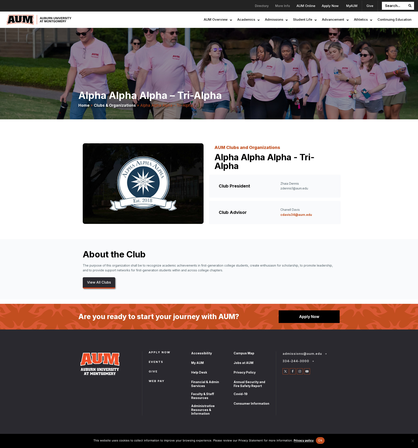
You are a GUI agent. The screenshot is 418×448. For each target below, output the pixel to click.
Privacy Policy (245, 372)
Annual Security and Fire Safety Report (249, 384)
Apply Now (309, 316)
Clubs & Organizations (115, 105)
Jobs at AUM (243, 363)
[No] (412, 441)
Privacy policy (304, 440)
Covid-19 (241, 394)
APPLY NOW (159, 352)
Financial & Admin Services (205, 384)
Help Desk (199, 372)
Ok (320, 440)
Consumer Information (251, 403)
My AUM (197, 363)
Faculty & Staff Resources (202, 396)
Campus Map (244, 353)
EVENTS (156, 362)
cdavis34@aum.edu (296, 214)
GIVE (153, 371)
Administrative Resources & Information (203, 409)
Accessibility (201, 353)
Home (83, 105)
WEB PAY (157, 381)
